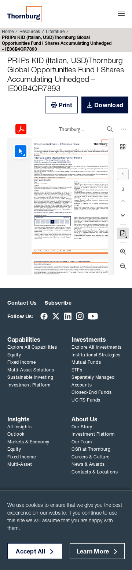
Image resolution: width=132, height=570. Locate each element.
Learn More (93, 551)
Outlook (16, 434)
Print (65, 105)
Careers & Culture (91, 457)
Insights (18, 419)
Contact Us (22, 302)
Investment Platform (29, 385)
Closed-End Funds (91, 392)
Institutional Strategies (96, 354)
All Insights (19, 426)
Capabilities (23, 339)
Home (8, 31)
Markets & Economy (28, 441)
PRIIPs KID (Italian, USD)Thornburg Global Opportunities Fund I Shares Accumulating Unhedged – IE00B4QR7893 (65, 74)
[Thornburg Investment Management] (24, 14)
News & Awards (88, 464)
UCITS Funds (86, 400)
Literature (55, 31)
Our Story (82, 426)
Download (108, 105)
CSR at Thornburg (91, 449)
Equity (14, 354)
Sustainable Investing (30, 377)
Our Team (82, 441)
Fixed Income (21, 362)
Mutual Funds (86, 362)
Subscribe (58, 302)
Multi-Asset (19, 464)
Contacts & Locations (95, 472)
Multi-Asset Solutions (30, 370)
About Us (85, 419)
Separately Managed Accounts (93, 381)
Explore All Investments (97, 347)
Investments (89, 339)
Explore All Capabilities (32, 347)
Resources (29, 31)
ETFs (77, 370)
